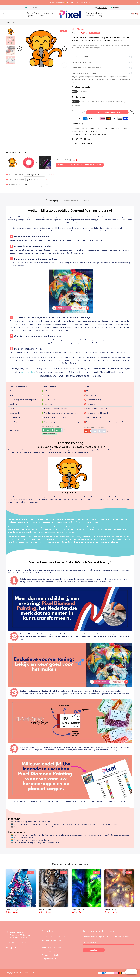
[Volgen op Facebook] (7, 947)
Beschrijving (53, 201)
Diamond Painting (33, 13)
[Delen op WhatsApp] (89, 139)
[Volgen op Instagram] (11, 947)
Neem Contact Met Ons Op (51, 940)
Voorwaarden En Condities (51, 955)
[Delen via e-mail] (85, 139)
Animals (78, 134)
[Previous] (20, 48)
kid (91, 134)
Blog (100, 16)
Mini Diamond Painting (94, 13)
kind (98, 134)
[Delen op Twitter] (77, 139)
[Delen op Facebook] (73, 139)
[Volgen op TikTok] (15, 947)
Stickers (41, 16)
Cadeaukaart (90, 16)
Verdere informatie (71, 201)
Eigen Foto (31, 16)
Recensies (87, 201)
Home (8, 22)
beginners (85, 134)
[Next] (64, 48)
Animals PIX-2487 (45, 910)
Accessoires (48, 13)
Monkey (103, 134)
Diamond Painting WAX (16, 179)
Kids (94, 134)
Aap (82, 128)
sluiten (2, 2)
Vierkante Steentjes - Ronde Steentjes (55, 936)
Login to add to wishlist (83, 143)
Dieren (125, 128)
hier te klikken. (28, 372)
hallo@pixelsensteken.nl (38, 7)
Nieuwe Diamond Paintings (88, 131)
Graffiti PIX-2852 (12, 910)
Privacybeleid (46, 944)
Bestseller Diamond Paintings (112, 128)
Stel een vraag (77, 124)
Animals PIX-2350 (110, 910)
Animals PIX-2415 (78, 910)
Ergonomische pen (15, 184)
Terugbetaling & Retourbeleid (52, 948)
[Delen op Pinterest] (81, 139)
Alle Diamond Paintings (93, 128)
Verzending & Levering (50, 951)
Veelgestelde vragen (49, 959)
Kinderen (75, 131)
